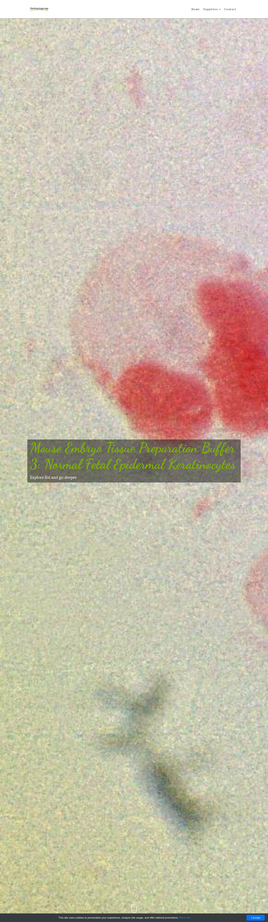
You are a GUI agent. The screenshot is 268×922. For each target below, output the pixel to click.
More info (184, 917)
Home (195, 9)
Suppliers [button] (211, 9)
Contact (230, 9)
